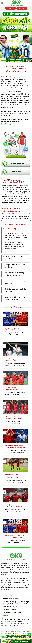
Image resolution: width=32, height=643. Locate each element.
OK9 (2, 563)
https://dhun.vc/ (13, 599)
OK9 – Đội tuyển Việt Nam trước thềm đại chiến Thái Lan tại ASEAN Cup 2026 (15, 446)
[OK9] (16, 3)
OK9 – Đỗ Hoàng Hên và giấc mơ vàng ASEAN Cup (11, 359)
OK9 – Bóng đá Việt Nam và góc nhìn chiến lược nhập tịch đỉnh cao (14, 388)
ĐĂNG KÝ (10, 8)
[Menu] (2, 3)
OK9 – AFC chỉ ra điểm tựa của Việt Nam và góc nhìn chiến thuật (13, 417)
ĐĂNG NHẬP (21, 8)
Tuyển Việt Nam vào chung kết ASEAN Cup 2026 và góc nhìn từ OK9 (14, 505)
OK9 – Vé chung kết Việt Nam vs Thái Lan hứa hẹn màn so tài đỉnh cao (14, 536)
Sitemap (5, 615)
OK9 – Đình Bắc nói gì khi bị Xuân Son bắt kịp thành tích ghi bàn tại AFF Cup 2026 (12, 476)
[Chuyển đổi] (3, 229)
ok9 (23, 619)
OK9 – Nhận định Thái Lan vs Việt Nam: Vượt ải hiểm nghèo (12, 329)
